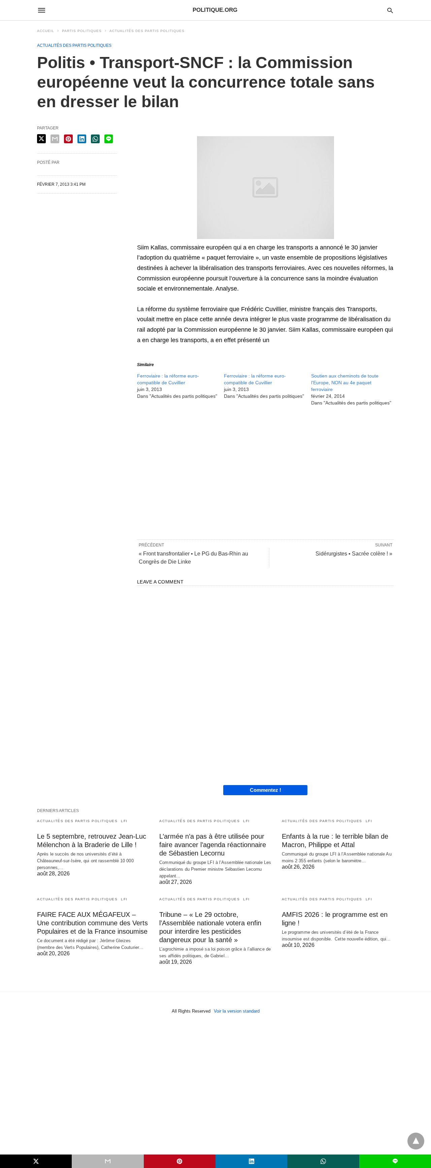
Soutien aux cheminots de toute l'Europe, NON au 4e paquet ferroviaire (344, 382)
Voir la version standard (237, 1011)
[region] (265, 472)
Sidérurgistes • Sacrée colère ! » (354, 554)
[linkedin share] (81, 138)
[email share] (55, 138)
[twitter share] (41, 138)
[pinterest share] (68, 138)
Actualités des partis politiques (147, 31)
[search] (390, 10)
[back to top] (415, 1141)
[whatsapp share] (95, 138)
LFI (124, 821)
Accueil (45, 31)
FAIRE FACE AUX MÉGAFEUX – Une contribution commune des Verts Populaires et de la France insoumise (92, 923)
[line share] (108, 138)
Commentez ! (265, 790)
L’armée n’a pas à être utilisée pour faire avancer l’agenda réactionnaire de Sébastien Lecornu (212, 845)
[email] (107, 1161)
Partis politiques (82, 31)
